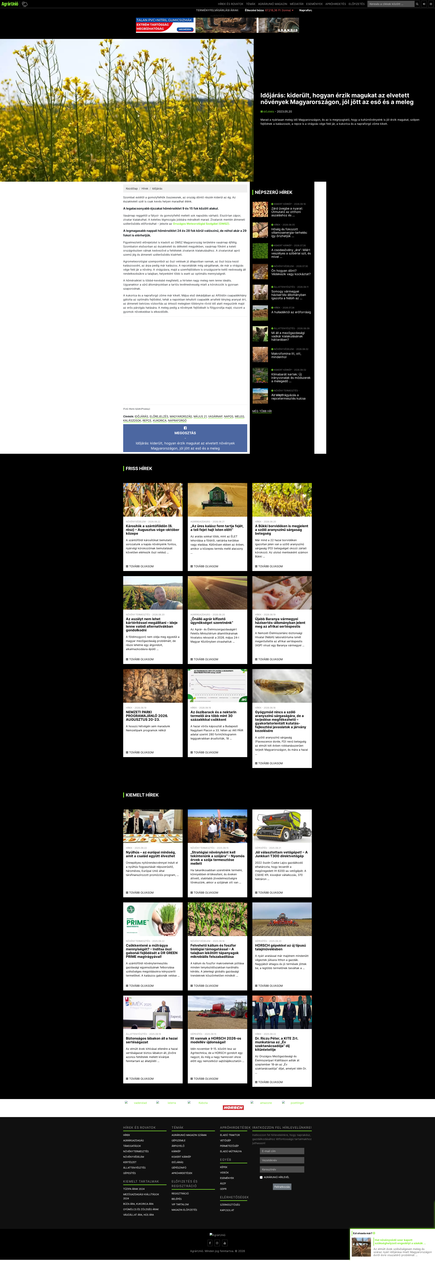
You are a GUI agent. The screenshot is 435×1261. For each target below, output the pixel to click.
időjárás (141, 416)
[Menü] (431, 4)
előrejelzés (159, 416)
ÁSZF (223, 1183)
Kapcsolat (227, 1210)
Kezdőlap (132, 188)
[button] (24, 4)
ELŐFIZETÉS (357, 4)
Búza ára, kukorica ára (138, 1203)
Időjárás (268, 111)
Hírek (145, 188)
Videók (224, 1172)
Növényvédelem (133, 1156)
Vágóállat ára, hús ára (138, 1214)
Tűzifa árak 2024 (134, 1188)
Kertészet (129, 1162)
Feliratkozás (282, 1186)
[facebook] (210, 1243)
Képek (223, 1167)
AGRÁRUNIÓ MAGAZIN (272, 4)
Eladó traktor (230, 1135)
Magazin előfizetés (184, 1209)
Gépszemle (178, 1140)
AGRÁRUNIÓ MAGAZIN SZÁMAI (189, 1135)
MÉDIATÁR (296, 4)
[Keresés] (417, 4)
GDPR (223, 1188)
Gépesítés (129, 1173)
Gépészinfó (179, 1167)
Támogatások (132, 1145)
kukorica (160, 420)
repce (147, 420)
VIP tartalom (180, 1204)
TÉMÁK (250, 4)
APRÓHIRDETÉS (335, 4)
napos (228, 416)
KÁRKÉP (176, 1151)
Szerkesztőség (230, 1204)
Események (227, 1178)
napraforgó (177, 420)
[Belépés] (424, 4)
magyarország (181, 416)
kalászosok (132, 420)
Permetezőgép (229, 1145)
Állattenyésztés (134, 1167)
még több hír (262, 411)
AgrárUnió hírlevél (276, 1177)
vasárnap (215, 416)
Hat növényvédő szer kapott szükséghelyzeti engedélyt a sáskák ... (400, 1241)
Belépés (177, 1198)
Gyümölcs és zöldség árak (141, 1209)
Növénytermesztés (136, 1151)
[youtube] (225, 1243)
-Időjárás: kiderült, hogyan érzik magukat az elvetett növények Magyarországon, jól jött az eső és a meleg (185, 440)
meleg (239, 416)
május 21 (200, 416)
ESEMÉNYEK (314, 4)
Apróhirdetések (182, 1173)
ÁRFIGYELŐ (178, 1145)
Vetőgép (225, 1140)
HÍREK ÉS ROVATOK (230, 4)
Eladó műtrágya (231, 1151)
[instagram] (217, 1243)
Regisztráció (180, 1193)
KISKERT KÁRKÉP (181, 1156)
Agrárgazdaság (133, 1140)
